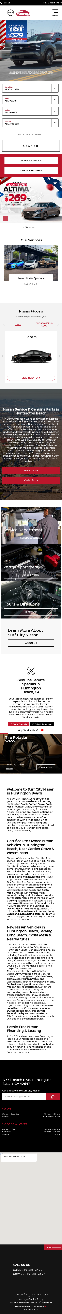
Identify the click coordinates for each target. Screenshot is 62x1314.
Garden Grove (37, 804)
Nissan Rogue (38, 1002)
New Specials (31, 470)
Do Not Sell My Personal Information (31, 1302)
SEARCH (31, 146)
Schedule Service (31, 537)
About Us (31, 643)
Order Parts (31, 480)
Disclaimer (9, 769)
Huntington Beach (17, 804)
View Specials (20, 724)
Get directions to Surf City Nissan (21, 1090)
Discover (31, 612)
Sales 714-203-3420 (28, 1269)
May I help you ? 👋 (46, 1289)
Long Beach (29, 890)
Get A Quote (31, 283)
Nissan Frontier (15, 1002)
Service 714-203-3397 (29, 1273)
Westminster (14, 890)
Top (48, 1247)
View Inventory (31, 377)
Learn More (46, 767)
